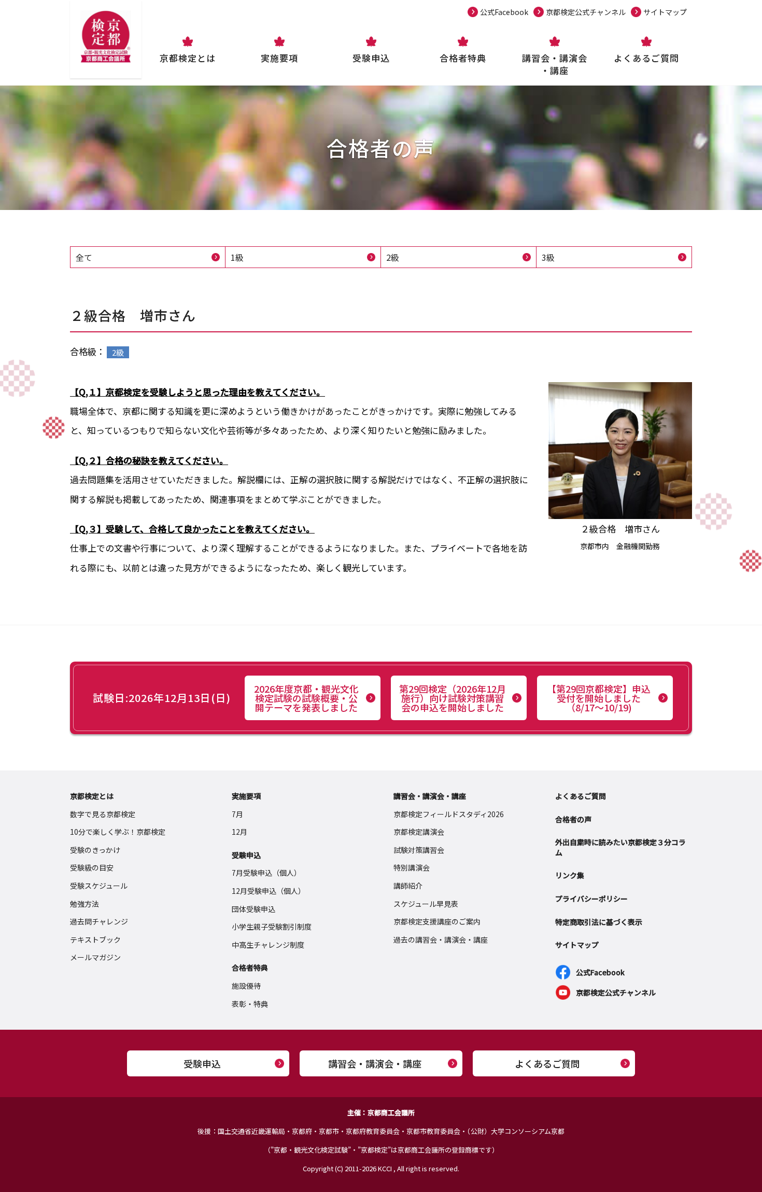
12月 (239, 831)
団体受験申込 (253, 909)
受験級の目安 (92, 867)
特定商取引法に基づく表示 (598, 922)
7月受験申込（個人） (266, 872)
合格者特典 (463, 57)
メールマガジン (95, 957)
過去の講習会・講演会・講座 (440, 939)
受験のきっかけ (95, 850)
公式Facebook (504, 12)
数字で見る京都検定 (102, 814)
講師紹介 (407, 885)
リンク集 (569, 875)
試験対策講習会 (418, 850)
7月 (237, 814)
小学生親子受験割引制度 (272, 926)
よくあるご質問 (646, 57)
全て (84, 257)
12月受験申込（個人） (268, 891)
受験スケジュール (99, 885)
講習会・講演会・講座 (554, 64)
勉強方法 (84, 904)
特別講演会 (411, 867)
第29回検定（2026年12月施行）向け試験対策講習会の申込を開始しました (452, 698)
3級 (548, 257)
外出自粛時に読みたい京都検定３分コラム (620, 847)
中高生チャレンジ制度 (268, 944)
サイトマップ (665, 12)
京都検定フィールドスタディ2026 (448, 814)
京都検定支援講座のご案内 (437, 921)
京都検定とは (188, 57)
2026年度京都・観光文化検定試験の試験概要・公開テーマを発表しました (306, 698)
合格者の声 (573, 819)
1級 (237, 257)
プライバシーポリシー (591, 898)
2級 (392, 257)
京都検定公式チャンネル (586, 12)
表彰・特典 (250, 1004)
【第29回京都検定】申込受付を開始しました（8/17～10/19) (599, 698)
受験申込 (371, 57)
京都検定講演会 (418, 831)
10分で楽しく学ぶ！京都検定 (117, 831)
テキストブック (95, 939)
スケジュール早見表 (425, 904)
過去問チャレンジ (99, 921)
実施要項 (279, 57)
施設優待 (246, 985)
